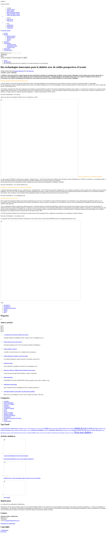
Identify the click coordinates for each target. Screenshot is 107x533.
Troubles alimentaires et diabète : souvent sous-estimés (16, 356)
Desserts (9, 39)
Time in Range (67, 432)
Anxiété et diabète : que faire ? (10, 349)
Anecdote (6, 405)
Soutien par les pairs (8, 363)
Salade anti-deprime (8, 377)
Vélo (92, 432)
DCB (5, 312)
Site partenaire (7, 62)
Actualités (6, 401)
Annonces (6, 41)
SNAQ (5, 311)
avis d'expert (31, 428)
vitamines (72, 432)
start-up (5, 309)
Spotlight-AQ (7, 306)
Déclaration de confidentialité (8, 523)
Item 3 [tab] (2, 328)
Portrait (84, 430)
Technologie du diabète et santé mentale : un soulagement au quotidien (19, 391)
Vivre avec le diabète (9, 404)
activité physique (5, 428)
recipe (103, 430)
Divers (8, 40)
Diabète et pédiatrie (8, 414)
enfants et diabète (23, 430)
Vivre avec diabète (8, 412)
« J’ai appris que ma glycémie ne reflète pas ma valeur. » (16, 334)
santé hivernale (16, 432)
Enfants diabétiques (8, 402)
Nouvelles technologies (9, 415)
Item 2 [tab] (2, 327)
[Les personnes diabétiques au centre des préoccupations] (15, 453)
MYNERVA (7, 305)
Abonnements (7, 43)
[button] (3, 531)
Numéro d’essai (11, 47)
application (20, 428)
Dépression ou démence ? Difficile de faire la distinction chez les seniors (19, 370)
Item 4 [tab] (2, 330)
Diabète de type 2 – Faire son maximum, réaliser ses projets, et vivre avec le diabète (22, 478)
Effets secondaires (15, 430)
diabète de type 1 (81, 428)
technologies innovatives (10, 308)
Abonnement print (11, 44)
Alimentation (7, 407)
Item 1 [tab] (2, 326)
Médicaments (59, 430)
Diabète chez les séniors (68, 428)
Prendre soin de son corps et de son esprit (13, 341)
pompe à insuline (77, 430)
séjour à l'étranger (47, 432)
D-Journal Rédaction (18, 71)
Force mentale (7, 497)
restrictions (9, 432)
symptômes (42, 432)
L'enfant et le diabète (9, 408)
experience (29, 430)
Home (5, 60)
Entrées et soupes (11, 36)
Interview (52, 430)
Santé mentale (22, 432)
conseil (43, 428)
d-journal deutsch (8, 50)
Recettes (6, 34)
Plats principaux (11, 37)
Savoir (5, 411)
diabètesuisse (7, 48)
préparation (88, 430)
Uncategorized (7, 421)
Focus (5, 409)
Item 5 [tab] (2, 331)
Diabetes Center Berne (53, 428)
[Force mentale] (15, 494)
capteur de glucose (37, 428)
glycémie (45, 430)
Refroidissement (3, 432)
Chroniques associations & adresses (12, 418)
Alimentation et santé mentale (10, 384)
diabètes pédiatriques (6, 430)
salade (12, 432)
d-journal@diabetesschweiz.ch (11, 520)
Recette (94, 430)
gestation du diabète (37, 430)
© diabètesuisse (4, 530)
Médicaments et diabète (67, 430)
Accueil (6, 33)
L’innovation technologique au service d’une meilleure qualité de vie (19, 458)
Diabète (60, 428)
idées (48, 430)
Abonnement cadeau (12, 46)
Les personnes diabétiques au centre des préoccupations (16, 455)
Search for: (3, 53)
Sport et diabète (32, 432)
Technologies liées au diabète (58, 432)
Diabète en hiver (102, 428)
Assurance (25, 428)
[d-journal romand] (5, 30)
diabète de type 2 (93, 428)
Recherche (99, 430)
